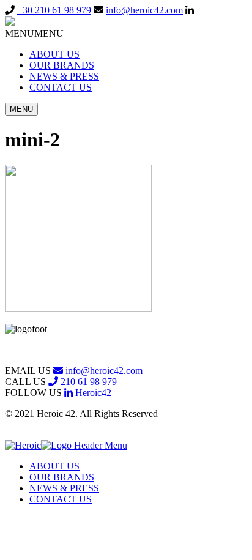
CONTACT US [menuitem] (60, 499)
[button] (34, 33)
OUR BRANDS (61, 65)
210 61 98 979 (87, 381)
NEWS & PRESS (64, 76)
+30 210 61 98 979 (54, 10)
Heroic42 (92, 392)
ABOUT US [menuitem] (54, 466)
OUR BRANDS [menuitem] (61, 477)
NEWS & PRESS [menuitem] (64, 488)
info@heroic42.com (144, 10)
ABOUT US (54, 54)
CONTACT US (60, 87)
